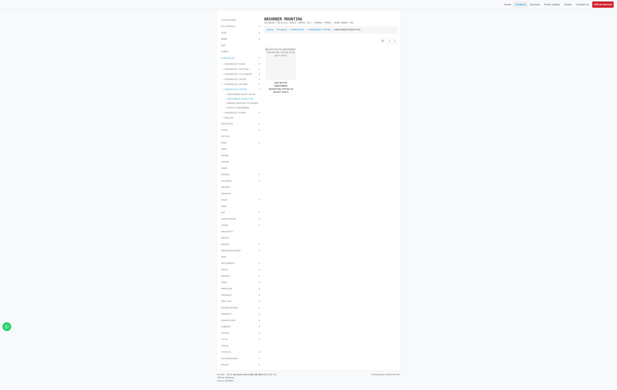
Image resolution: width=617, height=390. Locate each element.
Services (535, 4)
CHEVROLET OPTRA (319, 29)
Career (568, 4)
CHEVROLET (297, 29)
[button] (241, 64)
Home (507, 4)
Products (520, 4)
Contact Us (582, 4)
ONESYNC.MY (392, 374)
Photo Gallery (552, 4)
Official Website (603, 4)
